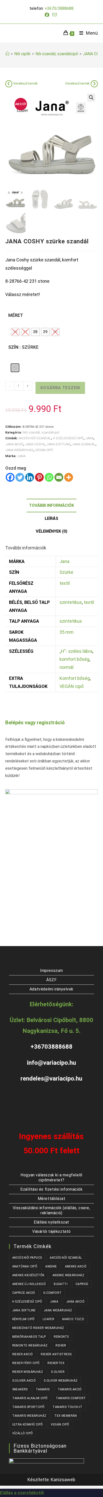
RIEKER (61, 1345)
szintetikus (71, 602)
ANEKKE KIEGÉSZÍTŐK (28, 1275)
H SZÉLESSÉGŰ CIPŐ (68, 438)
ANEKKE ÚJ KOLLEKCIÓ (29, 1284)
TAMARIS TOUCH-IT (67, 1407)
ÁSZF (51, 979)
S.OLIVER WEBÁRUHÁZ (61, 1380)
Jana (65, 561)
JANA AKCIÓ (14, 444)
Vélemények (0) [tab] (51, 531)
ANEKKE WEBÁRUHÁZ (68, 1275)
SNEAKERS (20, 1389)
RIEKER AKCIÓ (22, 1354)
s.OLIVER (57, 1372)
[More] (68, 477)
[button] (91, 98)
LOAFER (48, 1319)
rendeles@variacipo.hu (51, 1078)
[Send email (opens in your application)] (54, 14)
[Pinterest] (39, 477)
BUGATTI (61, 1284)
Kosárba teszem (60, 387)
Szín (13, 347)
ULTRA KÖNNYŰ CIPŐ (27, 1424)
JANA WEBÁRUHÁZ (19, 450)
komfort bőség (74, 659)
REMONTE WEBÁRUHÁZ (30, 1345)
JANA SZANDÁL (84, 444)
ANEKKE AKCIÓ (76, 1266)
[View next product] (94, 83)
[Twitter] (20, 477)
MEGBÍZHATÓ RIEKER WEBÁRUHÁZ (38, 1328)
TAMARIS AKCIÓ (70, 1389)
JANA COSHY (34, 444)
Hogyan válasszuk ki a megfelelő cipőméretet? (51, 1177)
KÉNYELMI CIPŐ (23, 1319)
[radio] (15, 332)
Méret (15, 315)
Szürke (66, 572)
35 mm (67, 632)
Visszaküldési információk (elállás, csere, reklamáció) (51, 1210)
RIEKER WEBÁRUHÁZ (27, 1372)
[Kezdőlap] (7, 53)
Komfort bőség (75, 678)
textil (65, 583)
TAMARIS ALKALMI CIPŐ (30, 1398)
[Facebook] (10, 477)
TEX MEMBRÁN (65, 1415)
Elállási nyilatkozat (51, 1222)
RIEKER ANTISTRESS (56, 1354)
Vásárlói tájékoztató (51, 1231)
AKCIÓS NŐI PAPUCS (27, 1257)
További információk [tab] (51, 505)
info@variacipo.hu (51, 1062)
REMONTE (61, 1336)
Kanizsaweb (63, 1479)
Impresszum (51, 970)
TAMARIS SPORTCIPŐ (28, 1407)
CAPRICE (82, 1284)
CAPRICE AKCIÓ (23, 1293)
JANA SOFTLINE (58, 444)
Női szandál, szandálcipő (41, 432)
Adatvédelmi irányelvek (52, 989)
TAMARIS (43, 1389)
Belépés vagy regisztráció (35, 723)
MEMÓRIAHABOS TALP (29, 1336)
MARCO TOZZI (73, 1319)
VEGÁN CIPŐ (44, 450)
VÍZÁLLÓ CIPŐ (22, 1433)
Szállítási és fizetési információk (51, 1189)
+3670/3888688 (59, 8)
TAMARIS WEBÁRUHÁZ (29, 1415)
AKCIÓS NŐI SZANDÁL (34, 438)
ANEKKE (51, 1266)
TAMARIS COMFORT (71, 1398)
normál (67, 667)
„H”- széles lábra (76, 651)
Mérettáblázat (52, 1198)
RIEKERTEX (56, 1363)
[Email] (58, 477)
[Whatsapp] (49, 477)
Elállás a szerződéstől (22, 1492)
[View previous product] (8, 83)
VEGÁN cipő (72, 686)
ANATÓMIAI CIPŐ (25, 1266)
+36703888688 (51, 1046)
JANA (89, 438)
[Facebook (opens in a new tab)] (48, 15)
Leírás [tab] (51, 518)
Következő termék (26, 83)
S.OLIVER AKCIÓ (24, 1380)
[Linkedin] (29, 477)
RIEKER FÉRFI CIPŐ (26, 1363)
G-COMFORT (52, 1293)
